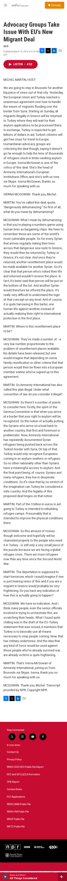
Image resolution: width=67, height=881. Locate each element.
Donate (56, 5)
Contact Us (13, 752)
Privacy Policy (14, 759)
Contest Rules (14, 789)
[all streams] (62, 876)
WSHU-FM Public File (18, 811)
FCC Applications (16, 797)
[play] (5, 876)
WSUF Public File (15, 819)
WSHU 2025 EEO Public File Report (25, 767)
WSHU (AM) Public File (19, 804)
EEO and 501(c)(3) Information (23, 774)
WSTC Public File (16, 826)
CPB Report (13, 782)
